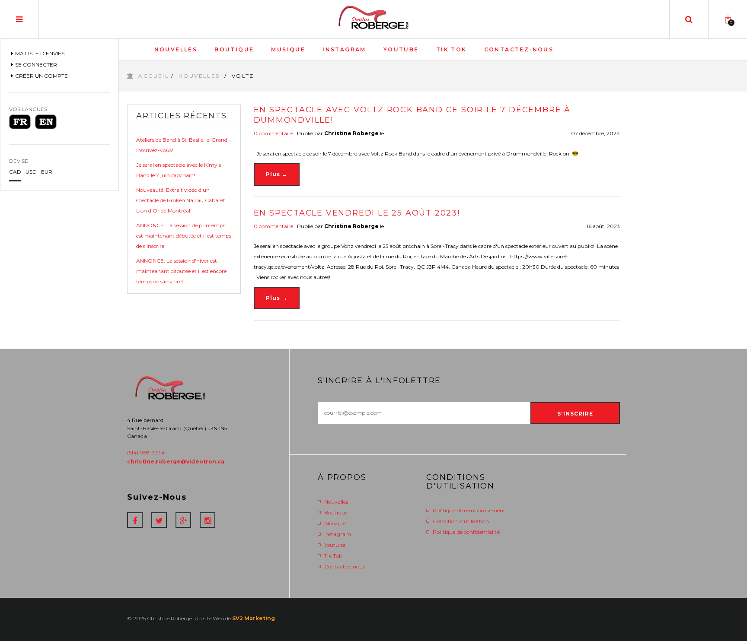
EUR (46, 171)
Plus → (276, 174)
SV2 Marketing (253, 618)
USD (31, 171)
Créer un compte (41, 76)
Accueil (153, 76)
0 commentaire (273, 133)
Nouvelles (200, 76)
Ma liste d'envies (39, 53)
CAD (15, 171)
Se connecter (36, 64)
